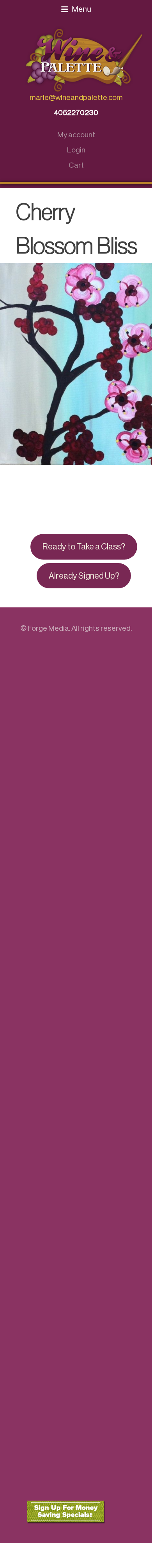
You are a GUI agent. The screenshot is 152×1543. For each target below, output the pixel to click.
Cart (76, 165)
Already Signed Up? (84, 576)
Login (76, 150)
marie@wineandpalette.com (76, 97)
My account (76, 134)
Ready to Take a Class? (83, 546)
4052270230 (76, 112)
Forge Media (48, 628)
